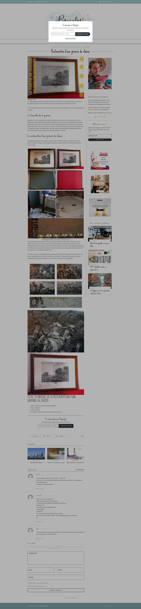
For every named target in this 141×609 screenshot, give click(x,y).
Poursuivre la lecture (70, 38)
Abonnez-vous (82, 34)
